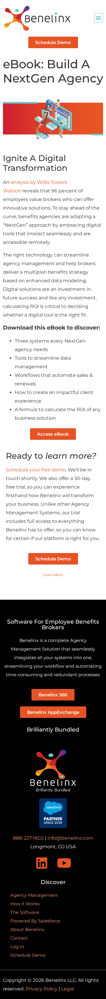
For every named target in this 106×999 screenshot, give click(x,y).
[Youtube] (64, 863)
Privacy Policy (41, 989)
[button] (98, 17)
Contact (19, 938)
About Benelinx (27, 929)
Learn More (53, 575)
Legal (67, 989)
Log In (17, 946)
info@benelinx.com (70, 838)
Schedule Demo (27, 955)
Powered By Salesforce (35, 921)
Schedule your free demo (36, 470)
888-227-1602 (28, 838)
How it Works (24, 903)
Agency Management (34, 895)
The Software (24, 912)
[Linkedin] (41, 863)
